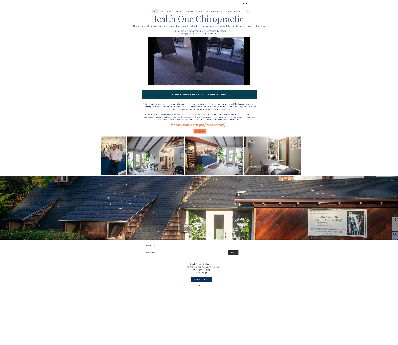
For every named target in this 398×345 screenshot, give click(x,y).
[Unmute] (154, 82)
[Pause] (151, 82)
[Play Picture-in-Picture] (243, 82)
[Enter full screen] (247, 82)
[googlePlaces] (247, 4)
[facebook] (244, 4)
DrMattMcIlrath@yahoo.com (201, 264)
